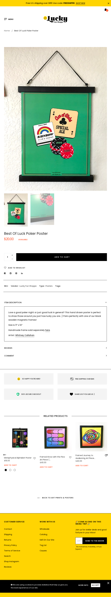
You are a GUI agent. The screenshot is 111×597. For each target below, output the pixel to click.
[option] (55, 119)
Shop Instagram (11, 561)
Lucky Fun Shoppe (28, 286)
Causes (43, 550)
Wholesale (44, 529)
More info (83, 585)
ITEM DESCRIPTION (13, 303)
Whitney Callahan (24, 335)
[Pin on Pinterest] (16, 273)
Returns (7, 539)
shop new (80, 3)
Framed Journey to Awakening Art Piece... (85, 457)
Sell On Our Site (47, 539)
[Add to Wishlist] (34, 458)
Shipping (8, 534)
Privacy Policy (10, 545)
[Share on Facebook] (5, 273)
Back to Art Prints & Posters (58, 498)
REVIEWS (8, 348)
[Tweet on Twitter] (10, 273)
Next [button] (103, 119)
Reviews (8, 567)
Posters (49, 286)
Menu (11, 19)
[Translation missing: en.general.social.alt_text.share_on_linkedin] (22, 273)
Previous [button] (8, 119)
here (47, 330)
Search (7, 556)
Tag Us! (43, 545)
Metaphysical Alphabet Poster (17, 457)
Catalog (43, 534)
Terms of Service (12, 550)
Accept (95, 585)
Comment (9, 356)
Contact (8, 529)
